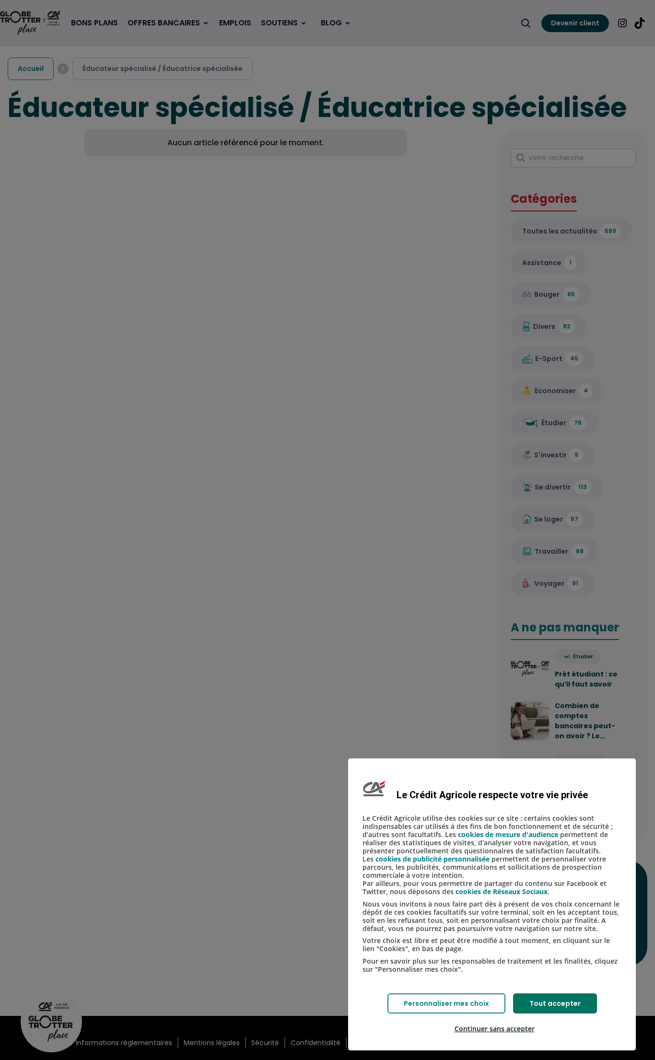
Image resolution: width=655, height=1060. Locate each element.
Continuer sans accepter (495, 1028)
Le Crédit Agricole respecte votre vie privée (492, 795)
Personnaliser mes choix (446, 1003)
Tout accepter (555, 1003)
